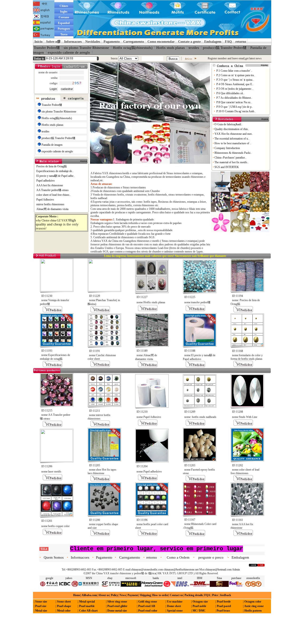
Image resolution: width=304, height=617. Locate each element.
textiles (194, 48)
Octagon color (252, 601)
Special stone (175, 610)
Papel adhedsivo (45, 180)
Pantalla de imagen (52, 144)
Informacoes (73, 41)
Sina (219, 578)
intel (179, 578)
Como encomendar (161, 41)
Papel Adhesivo (45, 199)
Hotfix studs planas (170, 48)
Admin (236, 569)
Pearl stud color (147, 610)
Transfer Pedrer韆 (47, 48)
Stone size (41, 601)
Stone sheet (64, 601)
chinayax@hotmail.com (218, 569)
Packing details (194, 595)
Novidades (92, 41)
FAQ (228, 41)
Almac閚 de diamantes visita (52, 209)
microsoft (130, 578)
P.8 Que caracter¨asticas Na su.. (234, 102)
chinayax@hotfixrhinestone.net (181, 569)
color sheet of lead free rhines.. (53, 194)
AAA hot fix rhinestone (49, 185)
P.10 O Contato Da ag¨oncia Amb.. (236, 111)
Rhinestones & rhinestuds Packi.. (233, 152)
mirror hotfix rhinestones (50, 204)
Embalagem (212, 41)
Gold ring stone (147, 601)
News (122, 595)
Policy (114, 595)
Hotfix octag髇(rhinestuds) (132, 48)
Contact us (176, 595)
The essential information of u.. (232, 138)
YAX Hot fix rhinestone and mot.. (234, 134)
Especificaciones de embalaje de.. (54, 171)
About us (103, 595)
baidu (156, 578)
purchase (236, 578)
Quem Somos (54, 557)
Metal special (87, 601)
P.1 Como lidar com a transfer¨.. (234, 70)
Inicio (38, 41)
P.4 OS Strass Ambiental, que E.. (234, 84)
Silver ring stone (117, 601)
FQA (207, 595)
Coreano (64, 17)
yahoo (68, 578)
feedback (225, 595)
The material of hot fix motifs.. (231, 162)
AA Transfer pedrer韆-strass (52, 190)
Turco (63, 34)
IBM (199, 578)
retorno (240, 41)
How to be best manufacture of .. (233, 143)
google (49, 578)
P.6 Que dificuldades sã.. (230, 93)
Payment (133, 595)
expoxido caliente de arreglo (69, 52)
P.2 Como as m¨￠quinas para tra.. (235, 75)
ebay (110, 578)
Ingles (63, 11)
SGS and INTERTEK (227, 167)
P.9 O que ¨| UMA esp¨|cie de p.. (234, 106)
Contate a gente (189, 41)
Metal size (41, 610)
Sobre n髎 (53, 41)
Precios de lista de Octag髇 (51, 166)
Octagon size (200, 601)
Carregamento (133, 41)
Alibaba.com (89, 595)
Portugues (64, 28)
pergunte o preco (210, 557)
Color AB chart (88, 610)
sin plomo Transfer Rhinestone (86, 48)
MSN (89, 578)
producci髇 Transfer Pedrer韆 (225, 48)
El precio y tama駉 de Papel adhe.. (55, 176)
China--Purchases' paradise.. (230, 157)
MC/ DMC (199, 610)
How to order (160, 595)
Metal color (64, 610)
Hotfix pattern (253, 610)
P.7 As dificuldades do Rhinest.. (234, 97)
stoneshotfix (253, 578)
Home (76, 595)
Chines (64, 6)
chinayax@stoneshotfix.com (147, 569)
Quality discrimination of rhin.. (232, 129)
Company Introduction (227, 148)
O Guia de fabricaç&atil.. (228, 124)
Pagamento (112, 41)
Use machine (174, 601)
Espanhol (64, 23)
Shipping (145, 595)
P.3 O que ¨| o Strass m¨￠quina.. (235, 79)
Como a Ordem (178, 557)
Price (214, 595)
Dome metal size (117, 610)
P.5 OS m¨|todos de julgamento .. (234, 88)
